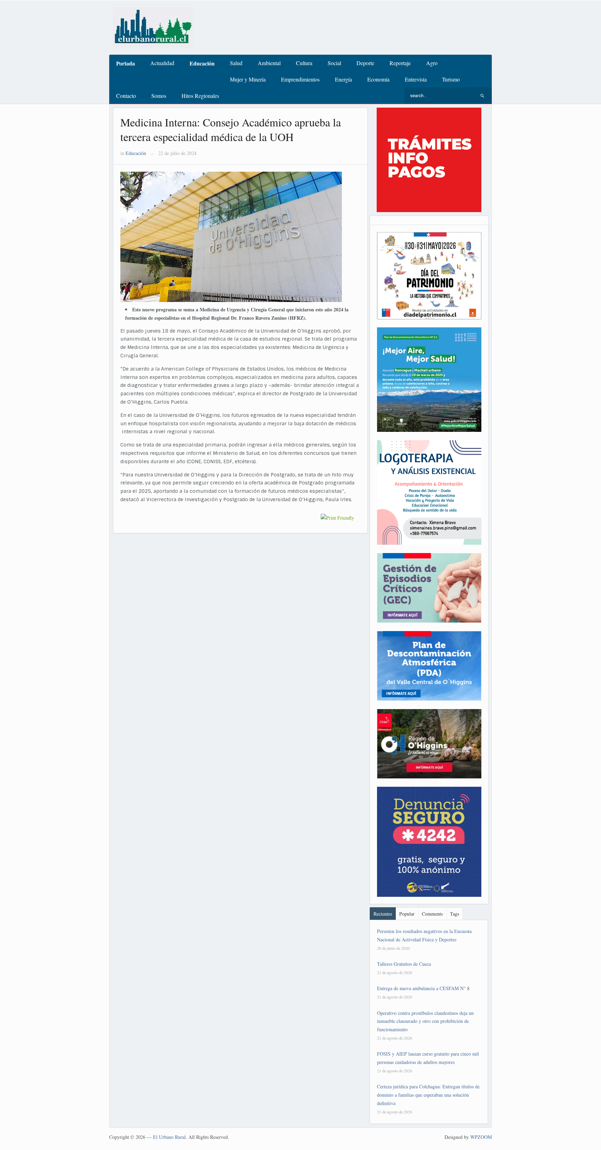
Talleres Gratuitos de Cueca (404, 964)
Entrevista (416, 79)
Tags (454, 913)
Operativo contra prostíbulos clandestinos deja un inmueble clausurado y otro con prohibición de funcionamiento (425, 1021)
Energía (343, 79)
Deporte (365, 63)
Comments (432, 913)
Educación (202, 63)
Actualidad (162, 63)
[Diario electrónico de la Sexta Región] (153, 26)
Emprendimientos (300, 79)
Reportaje (400, 63)
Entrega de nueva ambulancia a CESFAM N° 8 (423, 988)
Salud (236, 63)
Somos (158, 95)
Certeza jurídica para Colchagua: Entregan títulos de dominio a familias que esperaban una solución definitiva (428, 1094)
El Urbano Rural (169, 1137)
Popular (407, 913)
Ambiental (269, 63)
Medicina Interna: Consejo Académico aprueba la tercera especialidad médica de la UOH (230, 129)
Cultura (304, 63)
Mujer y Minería (248, 79)
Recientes (383, 913)
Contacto (126, 95)
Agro (432, 63)
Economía (378, 79)
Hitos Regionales (200, 95)
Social (334, 63)
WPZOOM (481, 1137)
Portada (125, 63)
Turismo (451, 79)
